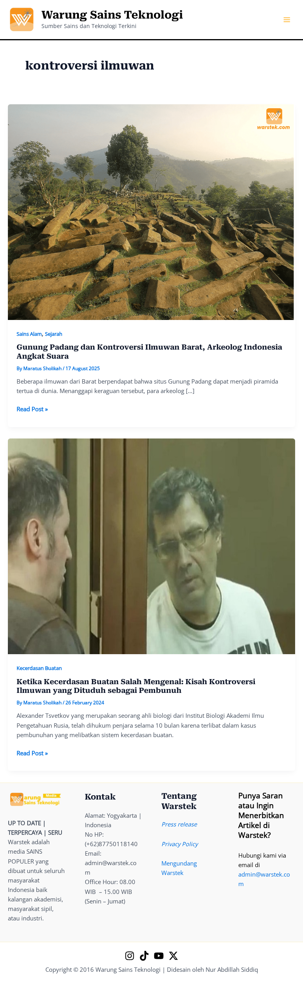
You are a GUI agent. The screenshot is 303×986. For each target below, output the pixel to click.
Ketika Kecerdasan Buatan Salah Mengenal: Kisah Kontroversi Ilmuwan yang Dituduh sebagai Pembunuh (136, 685)
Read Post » (32, 409)
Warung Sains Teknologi (112, 15)
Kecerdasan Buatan (39, 668)
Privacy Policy (179, 844)
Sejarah (53, 333)
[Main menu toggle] (287, 19)
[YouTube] (159, 956)
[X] (173, 956)
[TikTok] (144, 956)
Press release (179, 824)
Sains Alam (29, 333)
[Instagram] (130, 956)
